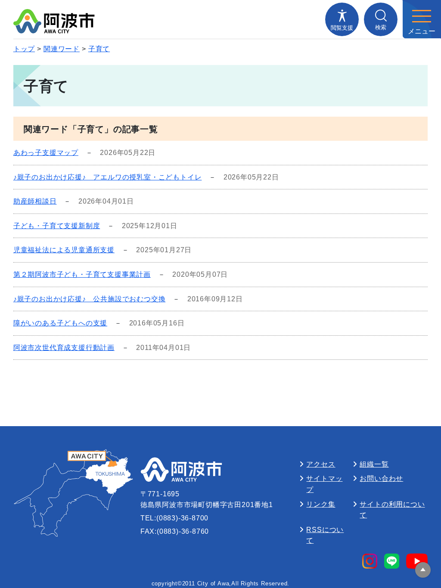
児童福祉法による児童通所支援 (64, 250)
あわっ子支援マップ (45, 152)
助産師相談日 (35, 201)
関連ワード (61, 49)
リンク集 (320, 504)
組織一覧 (374, 464)
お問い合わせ (381, 478)
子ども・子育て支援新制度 (56, 225)
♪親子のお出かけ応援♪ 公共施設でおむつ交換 (89, 299)
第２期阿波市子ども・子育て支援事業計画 (82, 274)
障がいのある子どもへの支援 (60, 323)
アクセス (320, 464)
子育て (99, 49)
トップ (24, 49)
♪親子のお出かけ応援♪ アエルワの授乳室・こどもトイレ (107, 177)
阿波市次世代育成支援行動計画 (64, 347)
